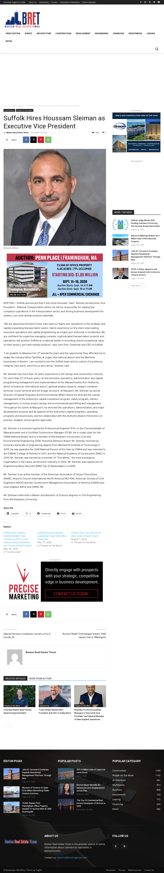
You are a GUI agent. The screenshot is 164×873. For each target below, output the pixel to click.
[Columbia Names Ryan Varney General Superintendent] (19, 696)
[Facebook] (141, 2)
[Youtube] (158, 2)
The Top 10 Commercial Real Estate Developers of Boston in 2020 (91, 803)
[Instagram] (145, 2)
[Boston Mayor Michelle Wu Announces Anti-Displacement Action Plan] (66, 789)
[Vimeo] (154, 2)
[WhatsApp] (48, 140)
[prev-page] (6, 726)
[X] (150, 2)
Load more (135, 285)
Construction (17, 105)
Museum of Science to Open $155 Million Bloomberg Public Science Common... (35, 791)
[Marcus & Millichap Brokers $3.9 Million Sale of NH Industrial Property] (120, 240)
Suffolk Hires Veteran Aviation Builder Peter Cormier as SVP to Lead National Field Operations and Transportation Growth (18, 539)
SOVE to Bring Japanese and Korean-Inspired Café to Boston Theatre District (145, 272)
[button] (156, 49)
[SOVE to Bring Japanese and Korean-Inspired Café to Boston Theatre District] (120, 273)
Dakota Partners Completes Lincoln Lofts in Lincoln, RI (27, 635)
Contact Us (149, 870)
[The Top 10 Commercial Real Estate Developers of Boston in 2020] (66, 804)
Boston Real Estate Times (17, 132)
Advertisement (134, 870)
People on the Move (24, 110)
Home (6, 105)
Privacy (122, 870)
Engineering (44, 706)
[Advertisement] (82, 76)
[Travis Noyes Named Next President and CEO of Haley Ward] (55, 696)
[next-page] (11, 726)
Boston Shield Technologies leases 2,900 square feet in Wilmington (84, 635)
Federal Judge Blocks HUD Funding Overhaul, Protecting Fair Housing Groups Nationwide (145, 223)
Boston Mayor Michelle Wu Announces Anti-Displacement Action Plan (91, 788)
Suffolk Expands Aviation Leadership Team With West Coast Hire (51, 535)
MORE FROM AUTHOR (40, 678)
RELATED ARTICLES (15, 678)
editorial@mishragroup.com (72, 857)
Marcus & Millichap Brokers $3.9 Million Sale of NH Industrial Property (145, 239)
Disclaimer (111, 870)
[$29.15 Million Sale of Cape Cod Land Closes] (66, 773)
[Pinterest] (41, 140)
